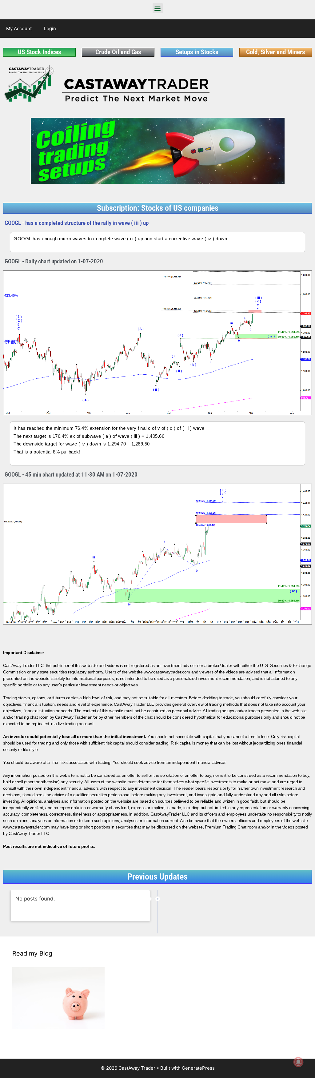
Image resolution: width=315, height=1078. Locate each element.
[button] (158, 8)
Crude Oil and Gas (118, 52)
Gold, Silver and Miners (275, 52)
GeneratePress (198, 1068)
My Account (19, 28)
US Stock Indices (39, 52)
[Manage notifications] (298, 1062)
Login (50, 28)
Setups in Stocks (197, 52)
